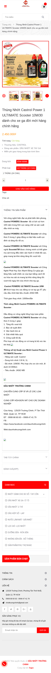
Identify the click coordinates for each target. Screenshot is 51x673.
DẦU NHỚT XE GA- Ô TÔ (18, 500)
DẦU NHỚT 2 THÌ (15, 507)
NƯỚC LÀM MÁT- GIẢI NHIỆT (20, 520)
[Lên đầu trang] (43, 658)
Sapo (31, 668)
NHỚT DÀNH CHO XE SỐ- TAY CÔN (23, 494)
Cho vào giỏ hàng (25, 189)
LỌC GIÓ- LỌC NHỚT (17, 526)
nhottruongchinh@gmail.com (17, 603)
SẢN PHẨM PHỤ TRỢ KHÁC (20, 545)
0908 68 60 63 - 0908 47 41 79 (18, 599)
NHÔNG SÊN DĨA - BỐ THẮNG (20, 539)
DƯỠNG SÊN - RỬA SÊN (18, 532)
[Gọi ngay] (4, 664)
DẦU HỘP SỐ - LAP (16, 513)
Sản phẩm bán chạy (16, 558)
